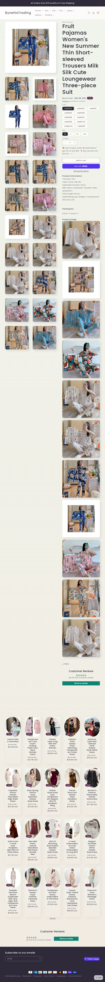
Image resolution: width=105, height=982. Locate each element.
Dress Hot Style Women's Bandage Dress (92, 894)
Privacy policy (37, 976)
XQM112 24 (68, 126)
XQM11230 (68, 113)
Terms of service (49, 976)
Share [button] (66, 664)
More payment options (81, 171)
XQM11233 (68, 109)
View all (52, 918)
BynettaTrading (15, 976)
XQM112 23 (81, 122)
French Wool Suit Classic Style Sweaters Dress (72, 795)
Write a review (81, 683)
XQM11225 (81, 126)
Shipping (65, 101)
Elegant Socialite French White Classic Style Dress (92, 846)
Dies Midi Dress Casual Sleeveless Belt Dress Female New (33, 847)
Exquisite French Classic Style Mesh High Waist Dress (13, 795)
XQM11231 (93, 109)
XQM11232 (80, 109)
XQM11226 (68, 122)
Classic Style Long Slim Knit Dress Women (53, 743)
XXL (84, 134)
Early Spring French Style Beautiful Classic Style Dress (32, 795)
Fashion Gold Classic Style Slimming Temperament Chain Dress (72, 746)
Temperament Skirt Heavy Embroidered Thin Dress (52, 894)
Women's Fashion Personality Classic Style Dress (92, 794)
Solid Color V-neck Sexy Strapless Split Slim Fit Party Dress (13, 846)
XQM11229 (81, 113)
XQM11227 (81, 117)
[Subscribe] (39, 958)
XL (77, 134)
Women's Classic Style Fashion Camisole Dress (32, 895)
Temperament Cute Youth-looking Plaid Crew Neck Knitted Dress (32, 746)
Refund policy (27, 976)
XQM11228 (68, 117)
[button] (39, 11)
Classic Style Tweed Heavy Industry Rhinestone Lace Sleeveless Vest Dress (72, 897)
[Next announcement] (99, 3)
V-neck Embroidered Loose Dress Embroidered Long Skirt (72, 846)
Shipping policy (61, 976)
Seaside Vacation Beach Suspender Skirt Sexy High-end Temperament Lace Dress (13, 899)
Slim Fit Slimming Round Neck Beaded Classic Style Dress (52, 846)
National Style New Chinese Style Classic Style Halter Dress (92, 745)
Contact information (74, 976)
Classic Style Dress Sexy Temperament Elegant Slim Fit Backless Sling (52, 797)
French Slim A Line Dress (13, 740)
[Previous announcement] (6, 3)
